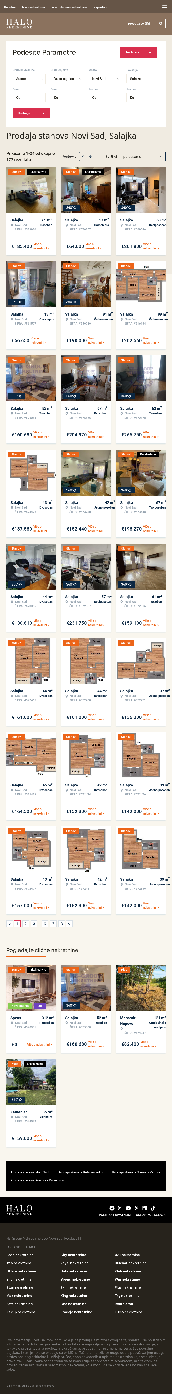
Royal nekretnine (74, 1263)
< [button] (9, 924)
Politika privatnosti (116, 1215)
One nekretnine (73, 1304)
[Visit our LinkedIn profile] (144, 1208)
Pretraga (24, 113)
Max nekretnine (19, 1296)
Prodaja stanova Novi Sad (29, 1172)
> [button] (69, 924)
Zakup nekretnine (21, 1312)
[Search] (161, 23)
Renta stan (124, 1304)
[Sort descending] (90, 156)
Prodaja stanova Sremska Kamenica (37, 1180)
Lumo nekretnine (129, 1312)
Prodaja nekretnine (76, 1312)
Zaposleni (100, 7)
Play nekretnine (128, 1287)
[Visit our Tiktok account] (152, 1208)
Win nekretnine (127, 1279)
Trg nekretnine (127, 1296)
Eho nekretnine (19, 1279)
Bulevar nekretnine (131, 1263)
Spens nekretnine (75, 1279)
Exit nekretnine (73, 1287)
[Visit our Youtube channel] (128, 1208)
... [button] (39, 924)
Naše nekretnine (33, 7)
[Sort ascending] (83, 156)
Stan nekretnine (19, 1287)
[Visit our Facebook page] (112, 1208)
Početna (10, 7)
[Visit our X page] (136, 1208)
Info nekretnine (19, 1263)
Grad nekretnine (20, 1255)
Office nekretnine (21, 1271)
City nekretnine (73, 1255)
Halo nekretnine (73, 1271)
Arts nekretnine (19, 1304)
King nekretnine (73, 1296)
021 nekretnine (127, 1255)
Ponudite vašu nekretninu (69, 7)
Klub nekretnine (128, 1271)
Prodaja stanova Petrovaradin (80, 1172)
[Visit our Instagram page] (120, 1208)
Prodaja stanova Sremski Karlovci (137, 1172)
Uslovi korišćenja (151, 1215)
